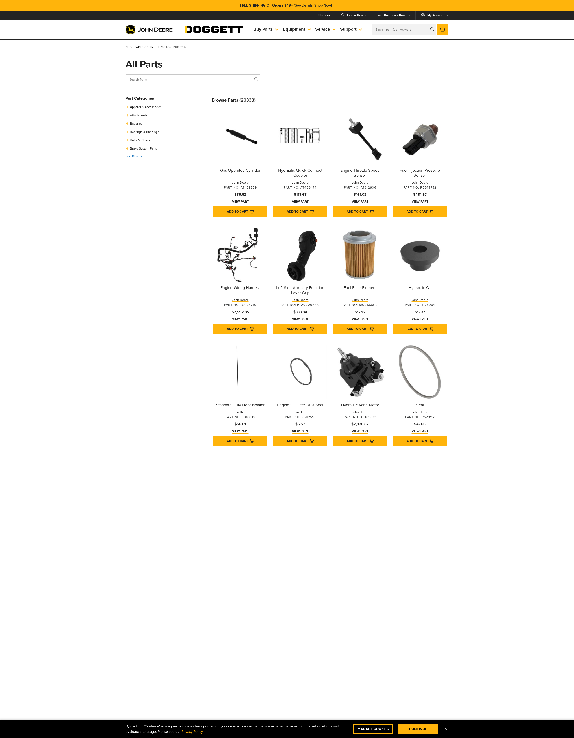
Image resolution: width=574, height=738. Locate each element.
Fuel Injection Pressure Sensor (420, 173)
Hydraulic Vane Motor (360, 404)
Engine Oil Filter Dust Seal (300, 404)
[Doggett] (214, 29)
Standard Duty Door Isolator (240, 404)
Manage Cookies (373, 729)
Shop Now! (323, 5)
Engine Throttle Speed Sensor (360, 173)
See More (132, 156)
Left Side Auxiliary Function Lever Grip (300, 290)
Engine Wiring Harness (240, 287)
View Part (240, 202)
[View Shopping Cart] (442, 29)
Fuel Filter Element (360, 287)
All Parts (144, 64)
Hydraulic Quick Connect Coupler (300, 173)
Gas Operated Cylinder (240, 170)
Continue (418, 729)
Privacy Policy (192, 731)
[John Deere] (150, 29)
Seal (420, 404)
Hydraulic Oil (420, 287)
